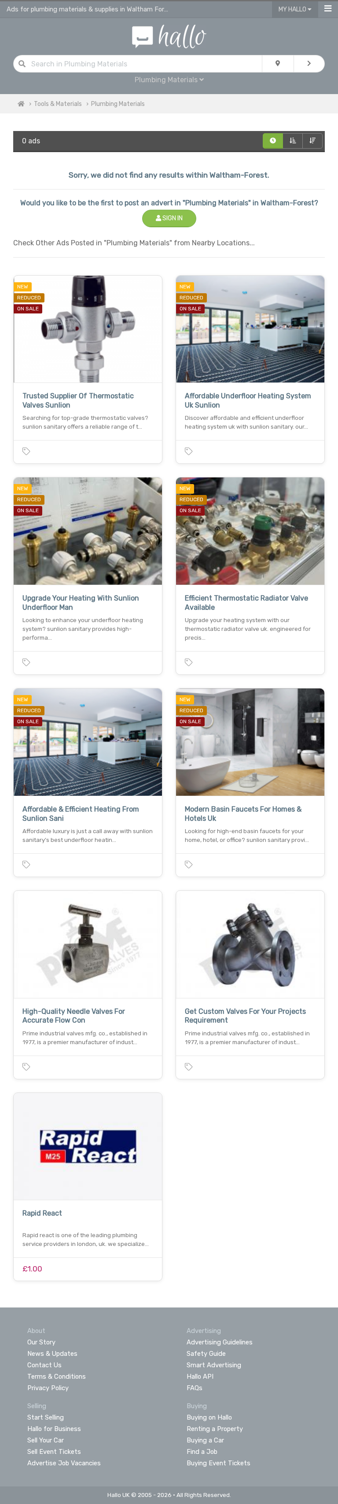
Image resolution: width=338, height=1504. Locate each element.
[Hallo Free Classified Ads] (169, 36)
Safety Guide (206, 1354)
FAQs (194, 1388)
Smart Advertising (214, 1365)
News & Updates (52, 1354)
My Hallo (293, 9)
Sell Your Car (45, 1440)
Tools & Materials (58, 104)
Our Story (41, 1342)
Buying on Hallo (209, 1417)
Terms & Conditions (56, 1376)
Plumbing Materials (118, 104)
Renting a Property (215, 1429)
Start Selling (45, 1417)
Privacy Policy (48, 1388)
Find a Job (202, 1452)
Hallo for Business (54, 1429)
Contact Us (44, 1365)
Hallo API (200, 1376)
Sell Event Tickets (54, 1452)
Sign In (172, 218)
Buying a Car (205, 1440)
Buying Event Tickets (218, 1463)
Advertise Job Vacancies (64, 1463)
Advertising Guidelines (220, 1342)
